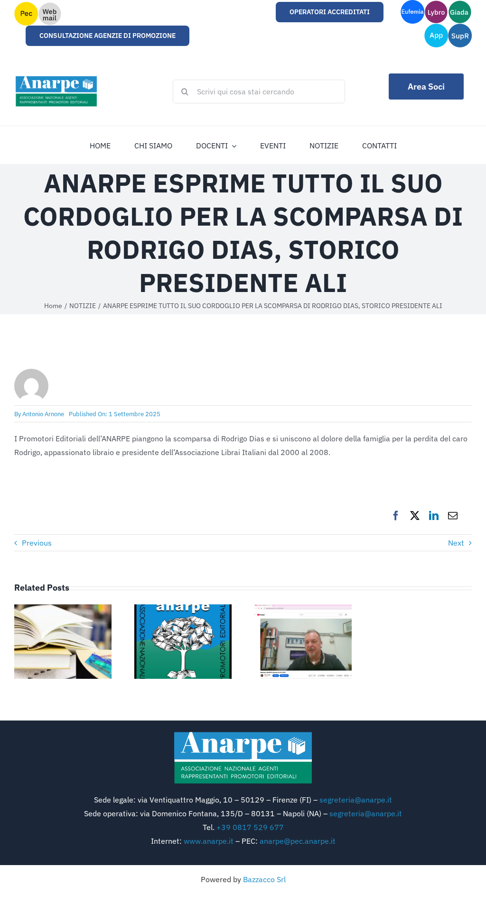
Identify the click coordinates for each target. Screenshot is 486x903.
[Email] (452, 515)
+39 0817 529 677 (250, 827)
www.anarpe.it (209, 841)
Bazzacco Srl (264, 879)
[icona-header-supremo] (460, 27)
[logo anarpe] (243, 734)
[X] (414, 515)
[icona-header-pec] (26, 5)
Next (456, 542)
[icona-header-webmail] (50, 5)
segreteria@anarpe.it (355, 799)
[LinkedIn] (433, 515)
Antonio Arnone (43, 414)
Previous (37, 542)
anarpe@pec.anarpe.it (298, 841)
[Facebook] (395, 515)
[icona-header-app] (436, 27)
